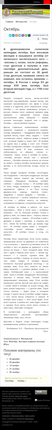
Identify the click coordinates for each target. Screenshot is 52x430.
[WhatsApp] (26, 35)
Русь (7, 344)
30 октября (14, 372)
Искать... (37, 2)
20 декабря (14, 362)
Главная (9, 21)
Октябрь (14, 341)
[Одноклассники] (16, 35)
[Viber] (23, 35)
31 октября (14, 368)
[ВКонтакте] (13, 35)
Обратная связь (17, 415)
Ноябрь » (22, 380)
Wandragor (29, 418)
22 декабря (14, 358)
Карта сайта (30, 415)
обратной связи (21, 396)
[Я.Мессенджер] (10, 35)
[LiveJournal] (29, 35)
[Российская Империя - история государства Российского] (23, 12)
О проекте (6, 415)
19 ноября (14, 365)
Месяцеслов (21, 21)
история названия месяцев (32, 341)
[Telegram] (19, 35)
